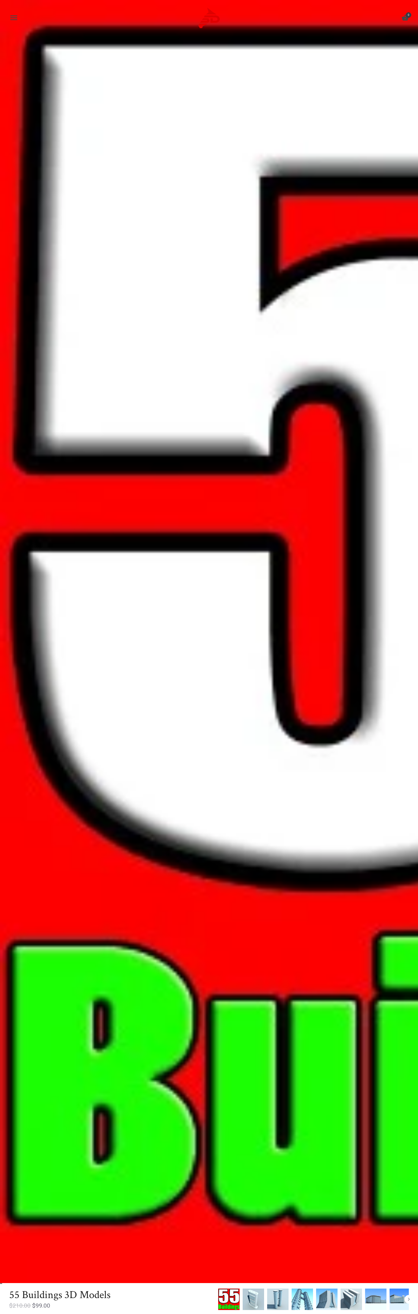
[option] (229, 1299)
